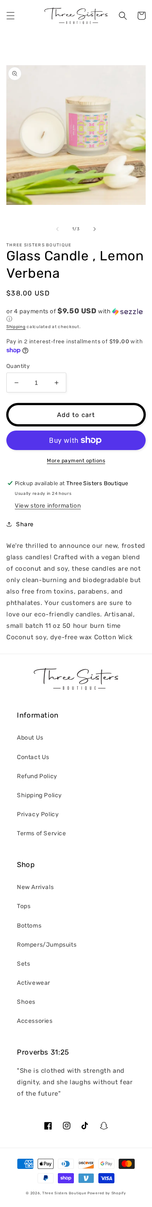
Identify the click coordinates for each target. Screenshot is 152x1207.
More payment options (76, 461)
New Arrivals (35, 887)
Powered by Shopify (106, 1193)
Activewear (33, 982)
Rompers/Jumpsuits (46, 944)
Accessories (35, 1021)
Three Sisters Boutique (64, 1193)
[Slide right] (94, 229)
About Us (30, 737)
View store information (48, 505)
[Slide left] (57, 229)
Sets (23, 963)
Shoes (26, 1001)
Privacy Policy (38, 814)
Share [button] (25, 524)
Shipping (16, 326)
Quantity (18, 366)
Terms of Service (41, 833)
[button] (10, 15)
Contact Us (33, 757)
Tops (23, 906)
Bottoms (29, 925)
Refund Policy (37, 776)
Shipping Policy (39, 795)
